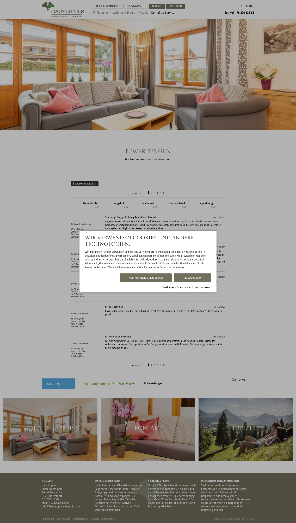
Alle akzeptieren (192, 277)
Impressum (205, 287)
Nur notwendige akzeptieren (146, 277)
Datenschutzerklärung (187, 287)
